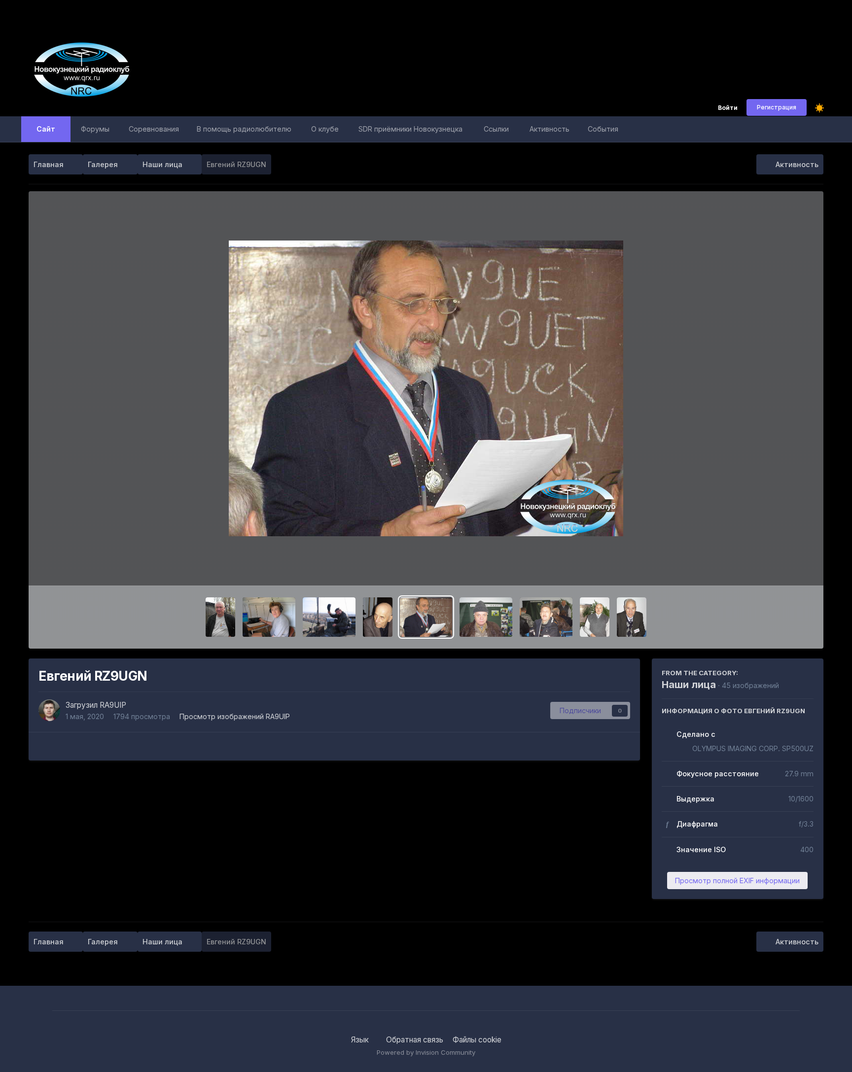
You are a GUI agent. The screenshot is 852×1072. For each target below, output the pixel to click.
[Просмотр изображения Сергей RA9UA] (546, 617)
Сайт (45, 129)
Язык (361, 1039)
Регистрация (776, 107)
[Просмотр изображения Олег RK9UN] (220, 617)
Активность (549, 129)
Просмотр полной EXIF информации (737, 880)
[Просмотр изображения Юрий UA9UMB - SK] (486, 617)
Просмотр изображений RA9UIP (234, 716)
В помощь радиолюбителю (244, 129)
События (603, 129)
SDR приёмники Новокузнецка (410, 129)
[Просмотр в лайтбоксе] (426, 388)
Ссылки (496, 129)
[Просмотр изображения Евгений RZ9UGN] (426, 617)
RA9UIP (113, 705)
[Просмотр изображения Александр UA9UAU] (377, 617)
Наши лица (689, 685)
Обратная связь (414, 1039)
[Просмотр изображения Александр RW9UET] (594, 617)
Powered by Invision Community (426, 1052)
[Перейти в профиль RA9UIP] (49, 710)
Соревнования (154, 129)
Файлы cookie (477, 1039)
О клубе (325, 129)
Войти (728, 108)
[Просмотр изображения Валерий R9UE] (631, 617)
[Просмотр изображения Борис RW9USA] (329, 617)
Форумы (95, 129)
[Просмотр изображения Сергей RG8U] (269, 617)
